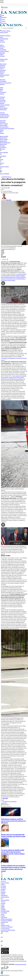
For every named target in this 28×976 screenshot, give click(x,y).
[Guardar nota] (2, 251)
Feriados (2, 103)
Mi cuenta (4, 23)
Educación (2, 67)
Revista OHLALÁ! (4, 136)
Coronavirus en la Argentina (9, 801)
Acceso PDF (3, 120)
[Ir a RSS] (2, 945)
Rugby (1, 89)
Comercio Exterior (4, 51)
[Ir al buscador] (2, 9)
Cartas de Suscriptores (5, 83)
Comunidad (3, 70)
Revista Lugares (4, 139)
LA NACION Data (4, 38)
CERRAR (2, 0)
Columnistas (3, 81)
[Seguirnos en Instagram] (2, 941)
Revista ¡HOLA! (3, 138)
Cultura (2, 68)
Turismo (2, 98)
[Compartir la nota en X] (3, 257)
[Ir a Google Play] (5, 950)
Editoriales (2, 79)
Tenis (1, 90)
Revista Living (3, 141)
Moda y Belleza (3, 108)
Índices (2, 54)
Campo (2, 48)
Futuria (2, 45)
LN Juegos (2, 97)
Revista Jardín (3, 144)
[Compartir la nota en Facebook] (2, 257)
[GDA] (5, 969)
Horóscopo (3, 101)
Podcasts (2, 106)
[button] (14, 99)
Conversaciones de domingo (7, 128)
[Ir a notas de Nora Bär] (14, 196)
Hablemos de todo (4, 75)
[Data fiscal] (2, 973)
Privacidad (23, 964)
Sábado (2, 130)
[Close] (2, 873)
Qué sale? (2, 112)
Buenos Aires (3, 64)
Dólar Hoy (2, 46)
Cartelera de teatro (4, 116)
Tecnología (2, 100)
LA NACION (4, 177)
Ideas (1, 131)
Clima (1, 37)
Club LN (3, 21)
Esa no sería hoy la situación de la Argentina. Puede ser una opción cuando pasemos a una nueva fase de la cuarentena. (13, 377)
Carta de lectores (4, 127)
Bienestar (2, 72)
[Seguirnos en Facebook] (2, 933)
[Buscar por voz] (26, 28)
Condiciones (18, 964)
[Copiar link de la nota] (2, 255)
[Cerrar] (22, 25)
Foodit (3, 19)
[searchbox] (13, 28)
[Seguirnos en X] (2, 937)
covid (2, 800)
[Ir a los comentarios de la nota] (3, 251)
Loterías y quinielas (4, 105)
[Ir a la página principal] (14, 13)
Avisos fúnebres (4, 123)
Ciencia (2, 73)
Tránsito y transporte (5, 35)
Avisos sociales (3, 125)
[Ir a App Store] (5, 953)
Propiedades (3, 49)
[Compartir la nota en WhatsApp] (3, 253)
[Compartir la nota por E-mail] (5, 257)
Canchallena (3, 92)
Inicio (3, 15)
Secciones (4, 17)
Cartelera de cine (4, 114)
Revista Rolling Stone (5, 142)
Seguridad (2, 65)
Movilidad (2, 53)
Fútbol (1, 87)
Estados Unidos (4, 59)
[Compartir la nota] (2, 253)
